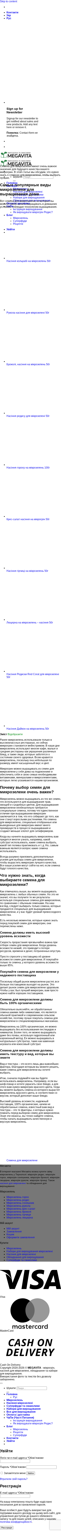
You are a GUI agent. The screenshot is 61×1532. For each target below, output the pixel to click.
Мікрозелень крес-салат (21, 1208)
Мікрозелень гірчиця (19, 1214)
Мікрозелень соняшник (20, 1203)
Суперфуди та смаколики (22, 1260)
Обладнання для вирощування (25, 1257)
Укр (9, 15)
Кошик (10, 1234)
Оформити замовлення (21, 1237)
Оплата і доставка (18, 1414)
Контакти (12, 12)
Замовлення (14, 1231)
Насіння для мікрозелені (21, 1254)
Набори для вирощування (29, 197)
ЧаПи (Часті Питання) (20, 1417)
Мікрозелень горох (18, 1197)
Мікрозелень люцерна (20, 1217)
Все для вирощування (21, 1411)
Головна (12, 1394)
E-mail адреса (17, 1492)
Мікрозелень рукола (18, 1205)
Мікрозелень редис (18, 1200)
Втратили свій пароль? (13, 1479)
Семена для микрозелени (22, 1160)
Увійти (31, 1473)
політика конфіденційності (16, 1521)
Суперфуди (20, 1435)
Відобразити (15, 734)
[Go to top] (1, 1383)
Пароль (13, 1467)
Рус (9, 18)
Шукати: (18, 176)
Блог (10, 1426)
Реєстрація (6, 1527)
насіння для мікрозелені (13, 1183)
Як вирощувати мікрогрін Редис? (33, 1423)
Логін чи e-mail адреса (22, 1457)
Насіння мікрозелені (20, 1403)
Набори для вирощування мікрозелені (30, 1251)
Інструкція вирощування (27, 209)
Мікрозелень (14, 1248)
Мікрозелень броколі (19, 1211)
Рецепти (18, 1432)
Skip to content (8, 1)
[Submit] (14, 180)
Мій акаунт (13, 1228)
